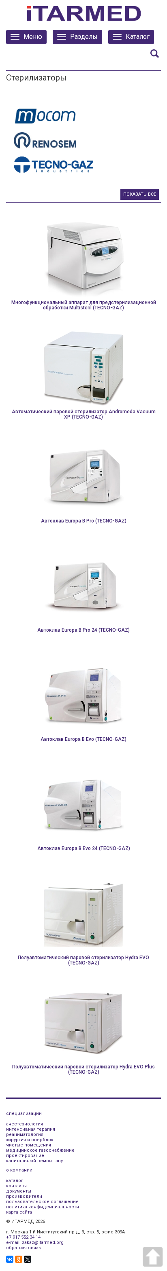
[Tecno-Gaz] (53, 164)
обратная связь (23, 1247)
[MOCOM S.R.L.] (45, 115)
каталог (14, 1180)
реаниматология (24, 1134)
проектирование (25, 1155)
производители (24, 1196)
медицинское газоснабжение (40, 1150)
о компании (19, 1170)
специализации (24, 1113)
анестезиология (24, 1124)
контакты (16, 1186)
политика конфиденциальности (42, 1207)
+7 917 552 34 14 (23, 1237)
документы (18, 1191)
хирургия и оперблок (30, 1139)
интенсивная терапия (30, 1129)
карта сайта (19, 1212)
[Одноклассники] (18, 1259)
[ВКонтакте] (9, 1259)
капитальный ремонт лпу (34, 1160)
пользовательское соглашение (42, 1201)
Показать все (139, 194)
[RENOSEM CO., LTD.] (45, 140)
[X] (27, 1259)
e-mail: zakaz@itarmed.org (35, 1242)
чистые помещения (28, 1145)
